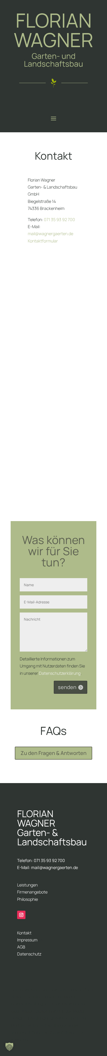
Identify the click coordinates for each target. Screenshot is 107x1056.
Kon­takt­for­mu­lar (43, 241)
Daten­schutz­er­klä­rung (60, 673)
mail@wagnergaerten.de (50, 233)
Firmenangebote (32, 892)
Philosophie (27, 899)
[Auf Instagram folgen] (21, 915)
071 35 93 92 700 (59, 219)
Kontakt (24, 933)
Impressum (27, 940)
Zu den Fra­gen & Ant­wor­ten (53, 753)
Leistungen (27, 885)
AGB (21, 947)
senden (67, 687)
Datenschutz (29, 954)
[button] (9, 1046)
